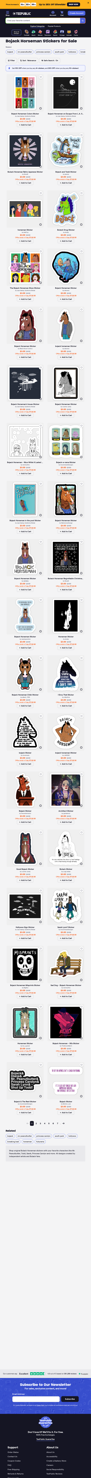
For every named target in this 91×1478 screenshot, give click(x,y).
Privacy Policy (41, 1405)
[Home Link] (22, 13)
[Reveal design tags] (40, 108)
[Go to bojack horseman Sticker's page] (65, 732)
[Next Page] (63, 1123)
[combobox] (43, 20)
